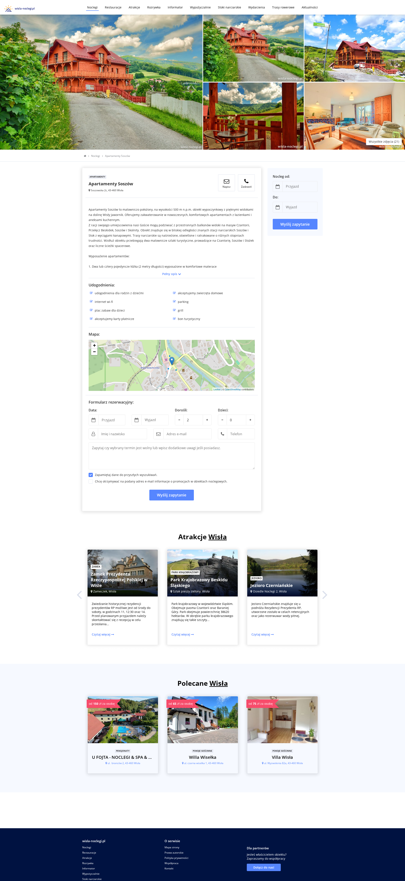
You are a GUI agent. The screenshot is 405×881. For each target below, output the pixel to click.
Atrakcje (134, 7)
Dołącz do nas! (263, 867)
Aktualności (310, 7)
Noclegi (92, 7)
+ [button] (94, 345)
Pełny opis (170, 274)
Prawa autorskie (174, 852)
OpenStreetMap (233, 389)
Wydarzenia (256, 7)
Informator (175, 7)
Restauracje (113, 7)
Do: (275, 197)
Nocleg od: (281, 176)
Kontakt (169, 868)
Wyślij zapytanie (171, 494)
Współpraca (171, 863)
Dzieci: (223, 410)
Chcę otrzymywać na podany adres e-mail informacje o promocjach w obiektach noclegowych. (161, 481)
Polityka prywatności (176, 858)
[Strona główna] (85, 156)
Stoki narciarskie (229, 7)
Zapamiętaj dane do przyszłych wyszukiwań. (126, 475)
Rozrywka (154, 7)
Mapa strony (172, 847)
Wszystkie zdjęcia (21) (384, 142)
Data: (93, 410)
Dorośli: (181, 410)
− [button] (94, 351)
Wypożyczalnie (200, 7)
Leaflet (216, 389)
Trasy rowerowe (283, 7)
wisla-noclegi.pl (93, 841)
